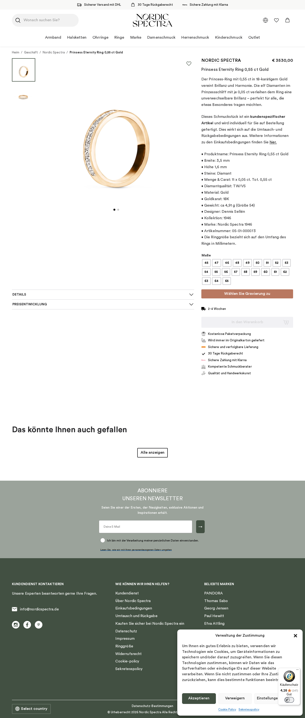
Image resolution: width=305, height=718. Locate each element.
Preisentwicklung (29, 304)
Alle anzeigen (152, 452)
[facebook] (27, 625)
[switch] (289, 700)
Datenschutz (126, 631)
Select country (34, 709)
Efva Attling (214, 623)
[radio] (206, 262)
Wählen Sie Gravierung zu (247, 294)
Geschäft (31, 52)
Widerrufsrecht (128, 654)
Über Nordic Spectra (133, 601)
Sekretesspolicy (249, 709)
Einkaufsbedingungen (133, 608)
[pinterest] (38, 625)
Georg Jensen (216, 608)
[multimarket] (265, 20)
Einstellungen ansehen (276, 698)
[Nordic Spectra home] (152, 20)
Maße (206, 255)
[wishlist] (276, 20)
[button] (295, 635)
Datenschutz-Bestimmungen (152, 706)
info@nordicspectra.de (39, 609)
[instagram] (16, 625)
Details (19, 294)
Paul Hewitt (214, 616)
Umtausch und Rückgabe (136, 616)
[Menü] (297, 671)
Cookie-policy (127, 661)
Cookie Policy (227, 709)
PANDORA (213, 593)
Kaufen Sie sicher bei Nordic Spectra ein (149, 623)
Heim (15, 52)
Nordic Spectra (54, 52)
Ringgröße (124, 646)
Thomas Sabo (216, 601)
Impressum (125, 638)
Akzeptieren (198, 698)
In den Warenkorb (247, 322)
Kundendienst (127, 593)
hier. (273, 142)
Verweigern (235, 698)
